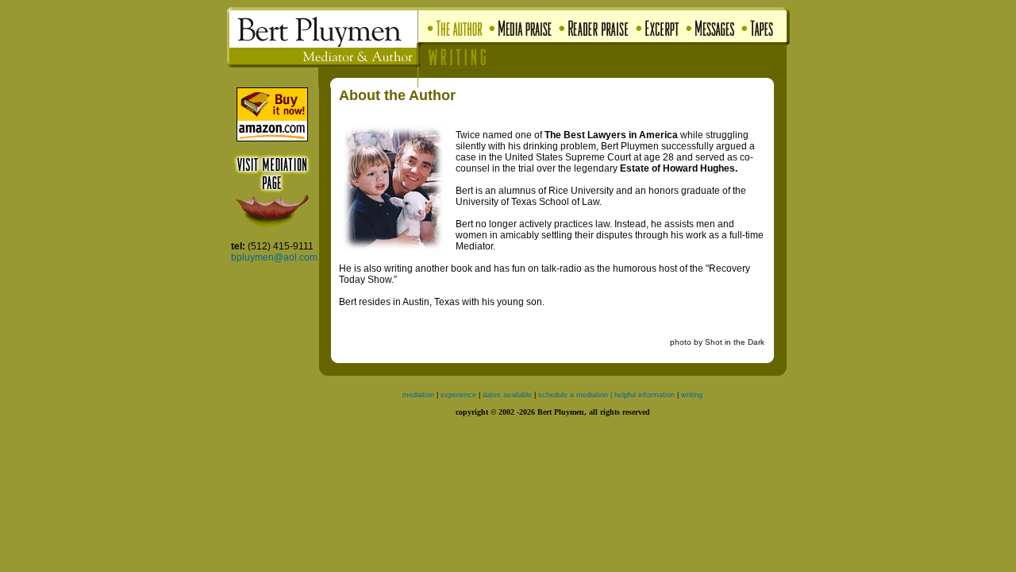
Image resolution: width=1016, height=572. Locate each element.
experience (458, 395)
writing (691, 395)
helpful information (645, 395)
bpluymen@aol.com (274, 257)
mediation (418, 395)
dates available (507, 395)
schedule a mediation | (575, 395)
